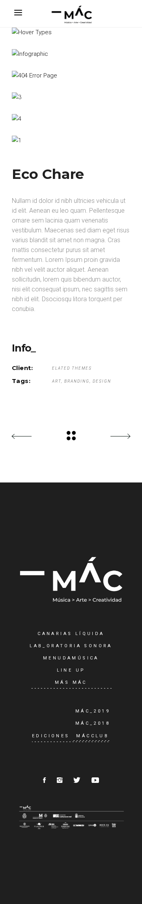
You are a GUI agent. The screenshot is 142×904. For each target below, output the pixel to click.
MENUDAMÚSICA (71, 658)
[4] (71, 119)
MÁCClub (92, 735)
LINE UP (71, 670)
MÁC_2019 (92, 711)
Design (102, 381)
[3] (71, 97)
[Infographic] (71, 54)
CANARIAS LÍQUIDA (70, 633)
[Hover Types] (71, 32)
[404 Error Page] (71, 76)
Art (56, 381)
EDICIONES (51, 735)
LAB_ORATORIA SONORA (71, 645)
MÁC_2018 (92, 723)
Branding (77, 381)
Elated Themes (72, 368)
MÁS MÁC (71, 682)
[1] (71, 140)
